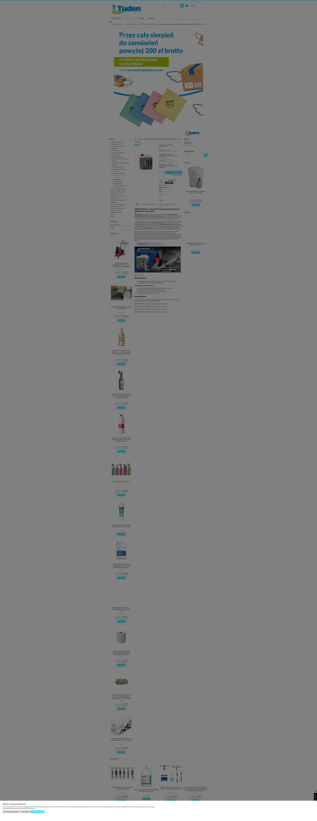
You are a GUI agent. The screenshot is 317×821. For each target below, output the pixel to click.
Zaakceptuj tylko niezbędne (11, 811)
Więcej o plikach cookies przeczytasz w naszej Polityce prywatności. (19, 808)
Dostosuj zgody (25, 811)
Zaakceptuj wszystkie (37, 811)
